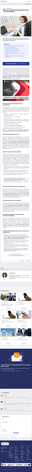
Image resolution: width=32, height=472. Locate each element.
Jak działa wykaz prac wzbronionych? (11, 51)
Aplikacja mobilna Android (22, 457)
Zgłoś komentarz (29, 398)
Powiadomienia (11, 457)
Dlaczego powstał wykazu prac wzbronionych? (13, 50)
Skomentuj (28, 260)
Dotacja (27, 457)
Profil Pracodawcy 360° (17, 451)
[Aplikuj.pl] (5, 444)
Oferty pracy (11, 447)
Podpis (3, 418)
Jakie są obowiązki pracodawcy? (10, 47)
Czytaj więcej (8, 308)
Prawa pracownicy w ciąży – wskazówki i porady (16, 255)
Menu (30, 1)
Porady (10, 450)
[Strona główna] (4, 1)
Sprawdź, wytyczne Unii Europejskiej (11, 48)
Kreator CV (22, 447)
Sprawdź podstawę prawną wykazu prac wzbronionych (14, 45)
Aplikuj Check (28, 453)
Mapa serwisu (28, 459)
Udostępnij (22, 260)
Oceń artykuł (4, 429)
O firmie (27, 447)
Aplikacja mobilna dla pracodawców (17, 457)
